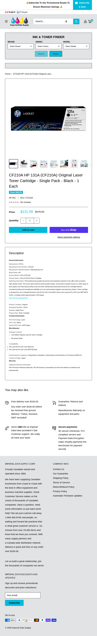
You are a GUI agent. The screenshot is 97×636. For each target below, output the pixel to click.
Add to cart (28, 230)
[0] (89, 21)
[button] (66, 21)
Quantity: (14, 220)
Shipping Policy (60, 478)
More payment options (69, 237)
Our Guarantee (60, 473)
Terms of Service (61, 482)
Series (38, 42)
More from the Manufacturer (18, 298)
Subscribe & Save (84, 5)
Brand (11, 42)
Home (7, 74)
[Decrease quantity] (23, 220)
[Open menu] (6, 21)
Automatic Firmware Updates (67, 495)
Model (66, 42)
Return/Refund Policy (63, 487)
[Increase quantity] (36, 220)
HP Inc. (12, 198)
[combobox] (53, 21)
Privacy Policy (60, 491)
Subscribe (14, 603)
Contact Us (58, 469)
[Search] (76, 21)
